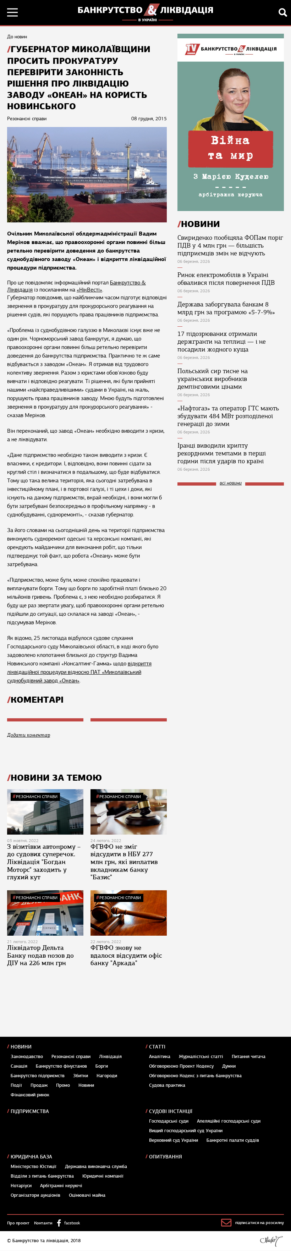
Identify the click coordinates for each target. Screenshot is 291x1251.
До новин (17, 37)
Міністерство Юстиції (33, 1166)
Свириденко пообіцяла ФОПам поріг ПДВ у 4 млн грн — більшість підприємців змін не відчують (230, 245)
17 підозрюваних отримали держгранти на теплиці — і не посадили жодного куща (221, 341)
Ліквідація (110, 1056)
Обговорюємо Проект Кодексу (181, 1066)
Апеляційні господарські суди (228, 1121)
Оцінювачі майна (87, 1195)
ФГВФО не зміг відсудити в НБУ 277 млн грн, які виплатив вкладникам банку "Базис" (124, 862)
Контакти (43, 1222)
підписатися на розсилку (259, 1222)
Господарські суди (168, 1121)
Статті (157, 1047)
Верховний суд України (173, 1140)
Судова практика (167, 1085)
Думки (229, 1066)
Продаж (39, 1085)
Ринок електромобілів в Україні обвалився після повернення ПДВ (226, 279)
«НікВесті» (89, 289)
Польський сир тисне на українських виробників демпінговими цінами (212, 379)
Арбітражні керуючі (61, 1186)
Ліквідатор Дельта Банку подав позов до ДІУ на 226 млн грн (40, 955)
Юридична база (31, 1157)
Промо (63, 1085)
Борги (101, 1066)
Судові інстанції (170, 1111)
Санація (19, 1066)
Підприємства (30, 1111)
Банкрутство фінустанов (61, 1066)
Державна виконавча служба (96, 1166)
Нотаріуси (21, 1186)
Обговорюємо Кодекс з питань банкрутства (195, 1076)
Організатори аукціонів (35, 1195)
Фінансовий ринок (30, 1095)
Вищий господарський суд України (186, 1131)
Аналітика (159, 1056)
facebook (72, 1223)
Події (16, 1085)
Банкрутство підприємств (38, 1076)
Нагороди (107, 1076)
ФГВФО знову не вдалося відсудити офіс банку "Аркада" (126, 955)
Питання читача (248, 1056)
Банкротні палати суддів (233, 1140)
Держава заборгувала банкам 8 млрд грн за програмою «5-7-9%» (226, 308)
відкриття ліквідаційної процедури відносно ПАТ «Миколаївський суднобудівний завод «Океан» (79, 672)
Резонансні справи (36, 796)
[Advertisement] (230, 538)
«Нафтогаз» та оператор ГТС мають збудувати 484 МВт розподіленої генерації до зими (228, 416)
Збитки (80, 1076)
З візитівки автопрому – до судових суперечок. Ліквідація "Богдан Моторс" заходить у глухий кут (44, 862)
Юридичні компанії (102, 1176)
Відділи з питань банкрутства (42, 1176)
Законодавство (27, 1056)
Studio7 (271, 1241)
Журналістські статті (201, 1056)
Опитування (165, 1157)
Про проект (18, 1222)
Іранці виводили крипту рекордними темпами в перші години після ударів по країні (221, 453)
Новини (21, 1047)
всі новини (231, 483)
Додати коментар (28, 735)
